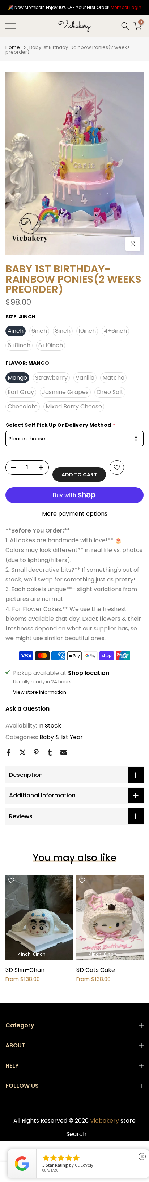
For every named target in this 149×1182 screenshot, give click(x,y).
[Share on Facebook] (8, 752)
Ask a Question (27, 709)
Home (12, 47)
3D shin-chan (24, 970)
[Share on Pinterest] (36, 752)
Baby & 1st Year (61, 737)
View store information (39, 692)
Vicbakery (104, 1121)
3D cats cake (95, 970)
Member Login (126, 7)
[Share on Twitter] (22, 752)
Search (76, 1134)
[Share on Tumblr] (50, 752)
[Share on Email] (63, 752)
